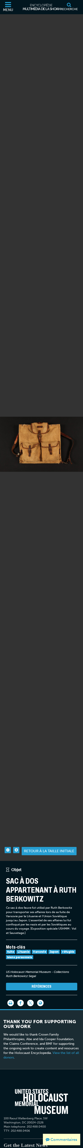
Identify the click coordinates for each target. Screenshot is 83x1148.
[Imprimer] (10, 1003)
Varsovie (39, 951)
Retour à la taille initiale (49, 851)
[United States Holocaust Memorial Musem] (41, 1101)
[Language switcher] (40, 1003)
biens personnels (19, 957)
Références (41, 986)
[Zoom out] (8, 850)
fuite (10, 951)
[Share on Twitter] (30, 1003)
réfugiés (68, 951)
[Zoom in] (16, 850)
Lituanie (24, 951)
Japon (54, 951)
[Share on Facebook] (20, 1003)
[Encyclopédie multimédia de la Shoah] (41, 7)
